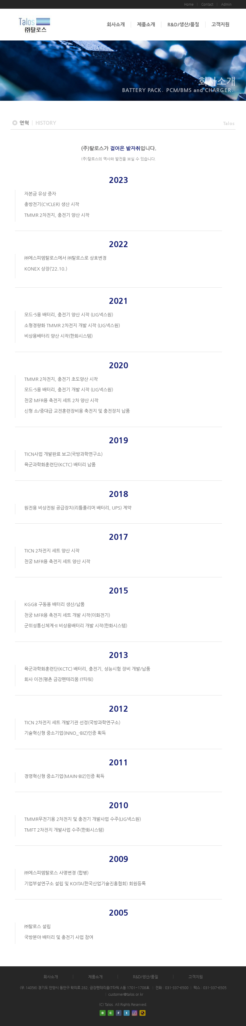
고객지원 (221, 24)
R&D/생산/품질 (183, 24)
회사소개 (116, 24)
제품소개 (146, 24)
